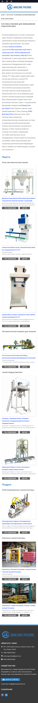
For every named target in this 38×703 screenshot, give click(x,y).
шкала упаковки (16, 46)
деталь (24, 208)
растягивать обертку (19, 55)
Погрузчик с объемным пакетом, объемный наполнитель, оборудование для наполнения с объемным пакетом (16, 421)
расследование (10, 208)
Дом (2, 15)
